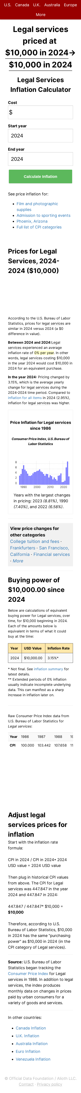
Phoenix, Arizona (32, 221)
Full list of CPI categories (39, 227)
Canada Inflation (31, 1028)
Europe (70, 5)
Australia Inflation (32, 1043)
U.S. (7, 5)
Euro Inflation (28, 1051)
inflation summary (48, 669)
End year (16, 149)
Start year (17, 126)
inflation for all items (25, 398)
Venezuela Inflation (33, 1059)
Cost (12, 102)
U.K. (36, 5)
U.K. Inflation (27, 1036)
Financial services (51, 554)
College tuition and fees (34, 541)
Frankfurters (22, 547)
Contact (26, 1084)
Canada (22, 5)
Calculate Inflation (40, 176)
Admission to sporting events (43, 215)
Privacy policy (49, 1084)
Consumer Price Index (28, 973)
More (40, 14)
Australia (52, 5)
